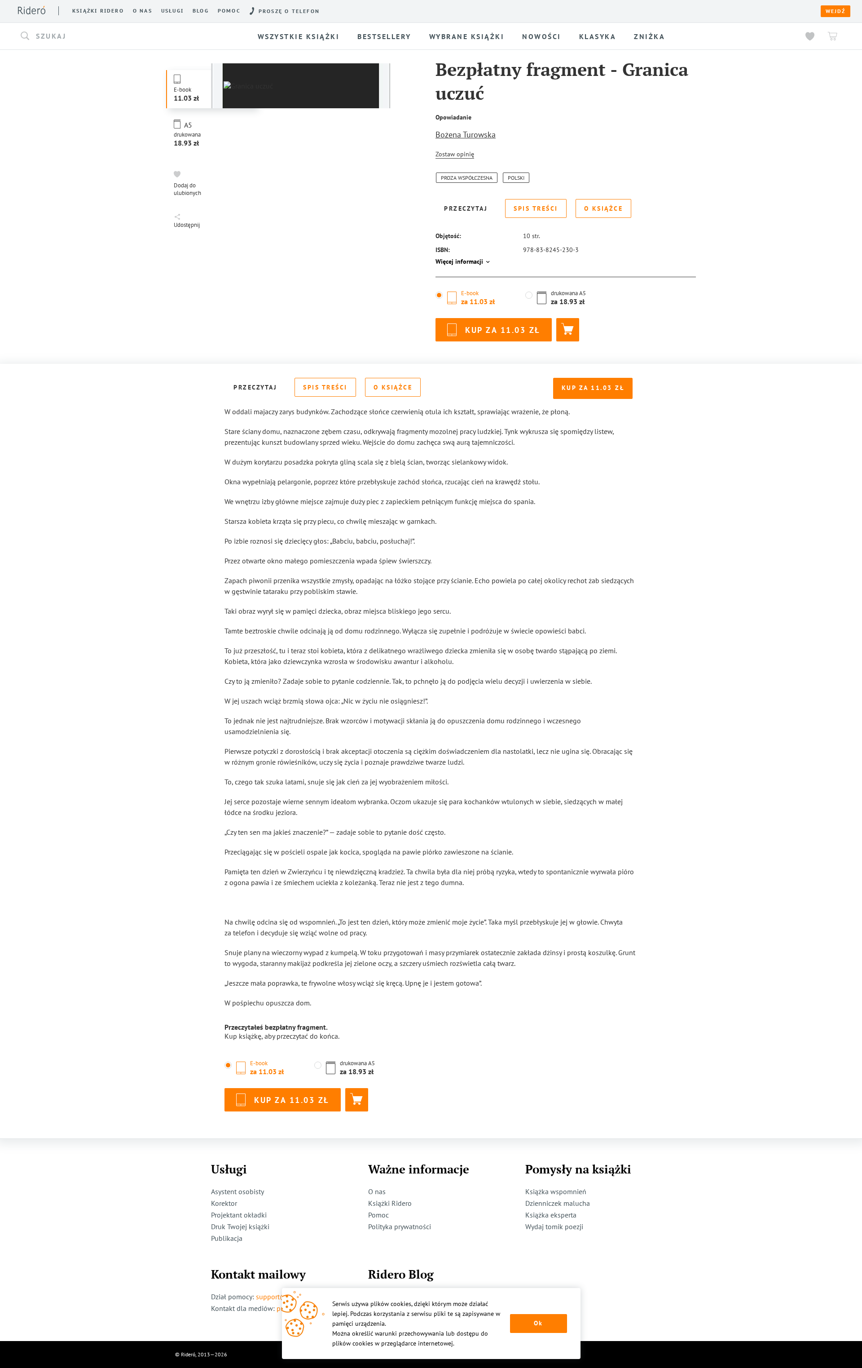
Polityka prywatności (399, 1226)
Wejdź (835, 11)
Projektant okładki (239, 1214)
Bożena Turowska (465, 134)
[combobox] (114, 36)
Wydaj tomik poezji (554, 1226)
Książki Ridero (390, 1203)
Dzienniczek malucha (557, 1203)
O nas (142, 11)
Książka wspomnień (555, 1191)
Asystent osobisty (237, 1191)
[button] (114, 36)
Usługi (172, 11)
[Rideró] (31, 10)
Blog (201, 11)
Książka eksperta (550, 1214)
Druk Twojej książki (240, 1226)
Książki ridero (98, 11)
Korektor (224, 1203)
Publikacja (226, 1238)
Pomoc (229, 11)
